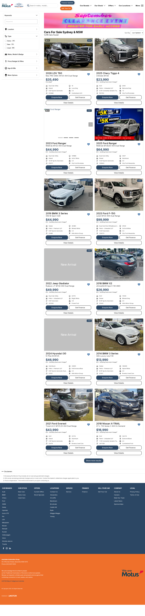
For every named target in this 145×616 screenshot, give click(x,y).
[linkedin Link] (10, 548)
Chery (4, 498)
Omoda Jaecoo (7, 541)
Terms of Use (134, 495)
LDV (3, 519)
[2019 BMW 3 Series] (68, 194)
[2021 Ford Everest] (68, 405)
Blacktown (53, 501)
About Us (117, 492)
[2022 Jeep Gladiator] (68, 264)
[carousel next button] (91, 54)
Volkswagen (6, 535)
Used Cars (21, 498)
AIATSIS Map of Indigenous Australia (13, 581)
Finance (84, 492)
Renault (4, 529)
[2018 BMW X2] (119, 264)
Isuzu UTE (5, 513)
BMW (4, 495)
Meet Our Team (119, 498)
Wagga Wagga (55, 513)
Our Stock (99, 6)
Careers (117, 495)
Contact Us (54, 492)
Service (68, 492)
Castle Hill (53, 507)
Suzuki (4, 532)
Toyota (4, 544)
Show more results (93, 461)
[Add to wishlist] (88, 74)
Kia (3, 516)
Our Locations (124, 6)
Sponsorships (118, 504)
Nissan (4, 526)
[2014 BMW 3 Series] (119, 334)
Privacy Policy (134, 492)
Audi (3, 492)
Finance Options (67, 3)
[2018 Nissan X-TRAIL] (119, 405)
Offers (110, 6)
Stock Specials (39, 495)
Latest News (118, 501)
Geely (4, 507)
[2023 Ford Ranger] (68, 124)
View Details (68, 103)
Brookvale (53, 504)
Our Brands (84, 6)
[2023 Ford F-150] (119, 194)
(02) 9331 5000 (11, 564)
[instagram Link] (6, 548)
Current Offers (39, 492)
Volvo (4, 538)
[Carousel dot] (60, 67)
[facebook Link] (3, 548)
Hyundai (5, 510)
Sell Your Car (66, 8)
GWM (4, 504)
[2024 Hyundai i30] (68, 334)
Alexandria (53, 495)
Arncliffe (53, 498)
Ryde (51, 510)
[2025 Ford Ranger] (119, 124)
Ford (3, 501)
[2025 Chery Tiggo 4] (119, 54)
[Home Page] (13, 5)
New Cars (21, 492)
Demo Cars (22, 495)
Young (52, 516)
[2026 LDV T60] (68, 54)
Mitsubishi (5, 522)
